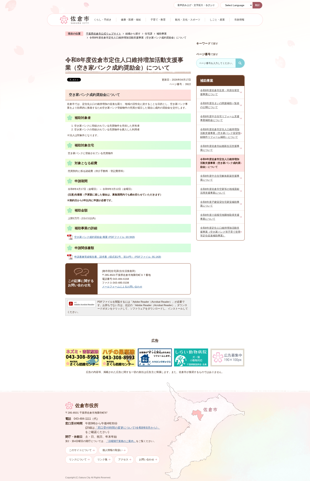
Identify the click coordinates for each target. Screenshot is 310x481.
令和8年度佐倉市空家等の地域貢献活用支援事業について (219, 191)
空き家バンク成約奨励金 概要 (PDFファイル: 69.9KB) (104, 237)
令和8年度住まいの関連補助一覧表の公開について (219, 105)
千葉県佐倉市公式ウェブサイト (103, 33)
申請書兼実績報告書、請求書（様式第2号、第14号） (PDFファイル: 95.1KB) (117, 256)
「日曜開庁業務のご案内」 (121, 441)
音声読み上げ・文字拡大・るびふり (196, 5)
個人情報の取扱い (112, 450)
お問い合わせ (146, 459)
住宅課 (148, 33)
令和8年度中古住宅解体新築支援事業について (219, 177)
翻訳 (257, 5)
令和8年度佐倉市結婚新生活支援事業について (219, 148)
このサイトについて (80, 450)
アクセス (123, 459)
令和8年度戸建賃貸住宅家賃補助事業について (219, 203)
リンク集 (102, 459)
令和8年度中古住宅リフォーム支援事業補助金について (219, 118)
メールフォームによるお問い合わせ (122, 286)
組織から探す (132, 33)
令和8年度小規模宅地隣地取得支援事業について (219, 216)
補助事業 (162, 33)
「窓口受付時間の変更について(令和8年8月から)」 (127, 427)
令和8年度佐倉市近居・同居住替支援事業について (219, 92)
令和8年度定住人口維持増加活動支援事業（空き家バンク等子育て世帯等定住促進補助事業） (220, 231)
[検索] (240, 63)
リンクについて (78, 459)
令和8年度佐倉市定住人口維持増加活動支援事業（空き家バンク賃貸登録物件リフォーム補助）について (220, 133)
